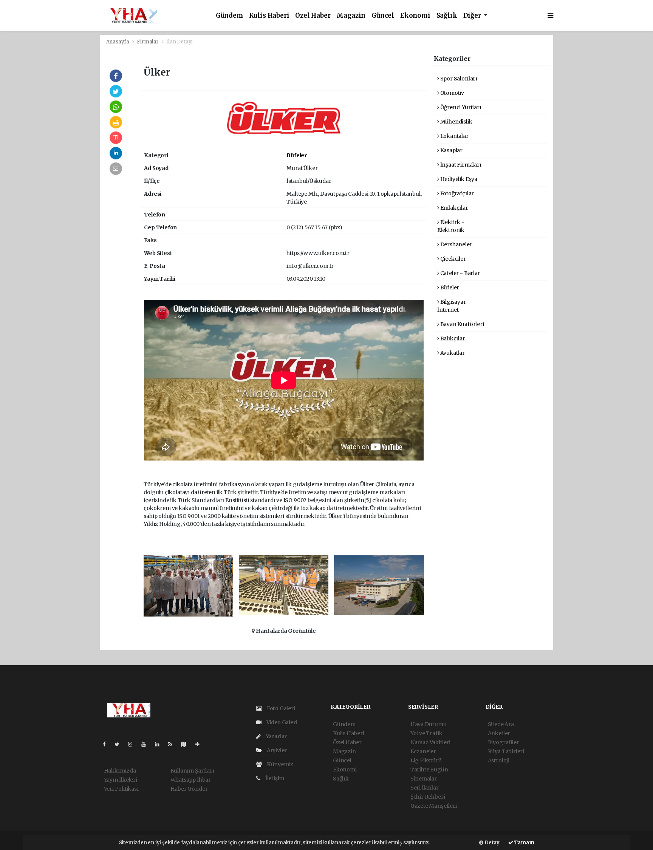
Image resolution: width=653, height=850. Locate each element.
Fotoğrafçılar (456, 193)
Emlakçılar (453, 207)
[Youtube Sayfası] (146, 744)
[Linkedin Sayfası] (160, 744)
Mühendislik (455, 121)
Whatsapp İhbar (190, 779)
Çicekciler (452, 258)
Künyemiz (279, 764)
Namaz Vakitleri (430, 742)
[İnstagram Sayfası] (133, 744)
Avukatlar (452, 352)
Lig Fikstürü (426, 760)
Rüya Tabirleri (506, 751)
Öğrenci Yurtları (460, 107)
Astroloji (498, 760)
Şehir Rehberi (427, 796)
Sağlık (446, 16)
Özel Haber (312, 16)
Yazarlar (276, 736)
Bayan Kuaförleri (461, 324)
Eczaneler (423, 751)
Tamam (523, 842)
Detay (491, 842)
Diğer (473, 16)
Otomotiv (451, 93)
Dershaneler (455, 244)
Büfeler (296, 155)
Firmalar (147, 42)
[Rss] (173, 744)
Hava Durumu (428, 724)
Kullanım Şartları (192, 770)
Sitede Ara (501, 724)
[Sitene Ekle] (200, 744)
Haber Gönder (189, 788)
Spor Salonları (458, 78)
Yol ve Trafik (426, 733)
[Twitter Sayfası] (120, 744)
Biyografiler (503, 742)
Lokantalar (454, 136)
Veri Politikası (121, 788)
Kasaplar (451, 150)
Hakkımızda (120, 770)
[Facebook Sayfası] (107, 744)
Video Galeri (281, 722)
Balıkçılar (452, 338)
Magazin (350, 16)
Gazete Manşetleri (433, 805)
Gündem (229, 16)
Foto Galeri (280, 708)
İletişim (274, 778)
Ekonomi (415, 16)
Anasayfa (118, 42)
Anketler (499, 733)
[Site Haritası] (186, 744)
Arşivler (276, 750)
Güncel (382, 16)
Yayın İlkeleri (120, 779)
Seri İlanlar (424, 787)
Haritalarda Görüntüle (285, 630)
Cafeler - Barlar (459, 273)
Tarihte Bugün (429, 769)
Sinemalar (423, 778)
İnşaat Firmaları (460, 164)
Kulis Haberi (269, 16)
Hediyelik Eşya (458, 179)
